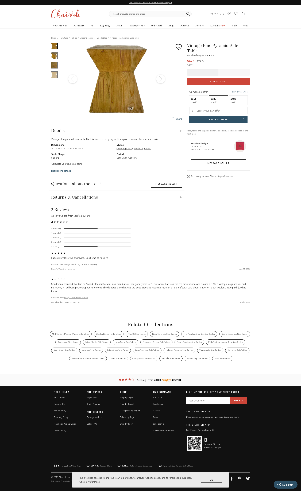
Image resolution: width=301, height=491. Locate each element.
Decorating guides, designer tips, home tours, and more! (212, 417)
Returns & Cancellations (116, 197)
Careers (156, 410)
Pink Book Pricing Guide (65, 423)
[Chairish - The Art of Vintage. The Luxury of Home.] (65, 14)
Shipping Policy (61, 417)
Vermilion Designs (195, 55)
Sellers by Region (128, 417)
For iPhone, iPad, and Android (200, 430)
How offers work (240, 91)
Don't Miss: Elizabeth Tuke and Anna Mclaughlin (150, 2)
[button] (236, 14)
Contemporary (125, 148)
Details (116, 130)
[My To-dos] (222, 14)
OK (211, 479)
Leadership (158, 404)
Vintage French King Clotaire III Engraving (81, 264)
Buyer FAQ (92, 397)
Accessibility (60, 430)
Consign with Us (94, 417)
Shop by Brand (127, 404)
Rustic (147, 148)
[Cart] (243, 14)
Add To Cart (218, 81)
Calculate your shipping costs (67, 163)
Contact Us (59, 404)
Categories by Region (130, 410)
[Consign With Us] (229, 14)
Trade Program (94, 404)
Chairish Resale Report (163, 430)
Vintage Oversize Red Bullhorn (76, 298)
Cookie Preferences (89, 481)
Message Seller (218, 163)
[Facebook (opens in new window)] (231, 478)
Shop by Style (126, 397)
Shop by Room (126, 423)
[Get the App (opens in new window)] (194, 443)
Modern (138, 148)
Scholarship (158, 423)
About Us (157, 397)
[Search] (188, 14)
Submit (238, 400)
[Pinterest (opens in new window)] (240, 478)
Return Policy (60, 410)
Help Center (59, 397)
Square (55, 157)
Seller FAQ (92, 423)
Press (155, 417)
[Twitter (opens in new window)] (248, 478)
